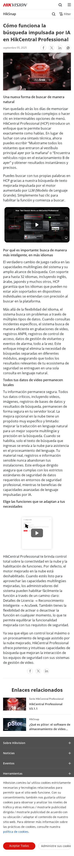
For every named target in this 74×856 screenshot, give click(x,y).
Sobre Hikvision (14, 743)
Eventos (8, 763)
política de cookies (15, 832)
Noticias (9, 753)
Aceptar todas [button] (19, 846)
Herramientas (12, 773)
